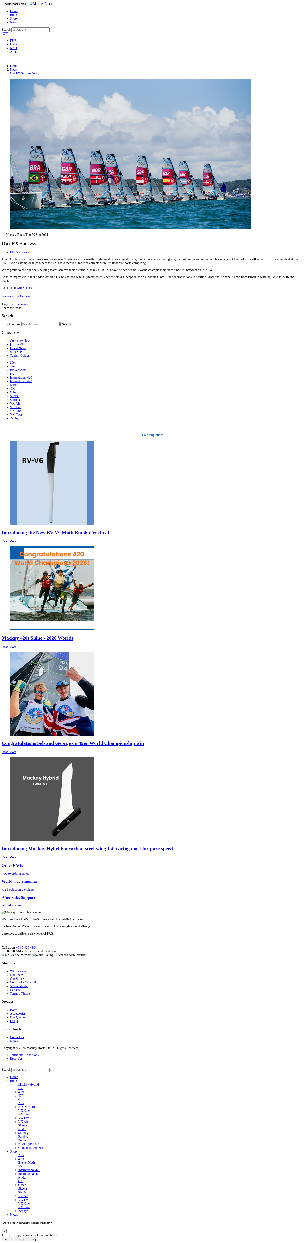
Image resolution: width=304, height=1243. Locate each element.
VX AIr (15, 403)
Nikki (13, 385)
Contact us (17, 1037)
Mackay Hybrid (28, 1084)
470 (20, 1095)
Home (14, 11)
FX (12, 252)
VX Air (23, 1121)
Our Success (25, 287)
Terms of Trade (20, 993)
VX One (15, 411)
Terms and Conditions (24, 1055)
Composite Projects (30, 1147)
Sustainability (19, 986)
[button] (2, 59)
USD (13, 44)
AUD (13, 52)
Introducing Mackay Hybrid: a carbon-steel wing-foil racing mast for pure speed (87, 848)
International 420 (21, 377)
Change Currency (26, 1239)
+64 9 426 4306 (26, 947)
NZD (5, 33)
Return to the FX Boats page (16, 296)
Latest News (18, 348)
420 (20, 1099)
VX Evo (15, 407)
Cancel (7, 1239)
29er (13, 362)
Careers (15, 990)
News (14, 22)
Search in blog (11, 324)
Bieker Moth (18, 370)
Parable (23, 1136)
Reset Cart (17, 1058)
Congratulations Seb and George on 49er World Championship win (73, 743)
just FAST (16, 344)
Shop (13, 18)
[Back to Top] (3, 1066)
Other (13, 392)
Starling (15, 399)
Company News (20, 340)
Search (6, 29)
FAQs (14, 1021)
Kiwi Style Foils (28, 1144)
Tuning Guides (19, 355)
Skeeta (14, 396)
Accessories (17, 1013)
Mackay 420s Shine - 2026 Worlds (37, 638)
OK (12, 388)
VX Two (16, 414)
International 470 (21, 381)
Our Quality (18, 1017)
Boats (13, 15)
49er (13, 366)
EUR (13, 40)
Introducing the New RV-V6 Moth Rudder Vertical (55, 532)
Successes (22, 252)
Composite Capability (24, 982)
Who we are (18, 971)
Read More (9, 541)
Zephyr (14, 418)
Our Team (16, 975)
